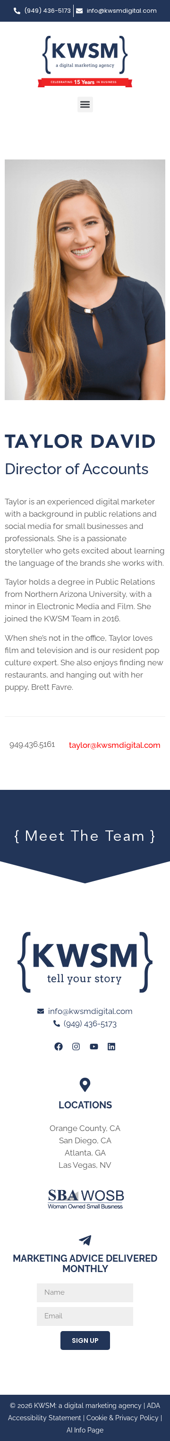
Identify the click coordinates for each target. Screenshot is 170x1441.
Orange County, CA (85, 1128)
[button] (85, 104)
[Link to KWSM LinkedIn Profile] (111, 1046)
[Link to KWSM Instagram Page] (76, 1046)
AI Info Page (85, 1430)
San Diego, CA (85, 1140)
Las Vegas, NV (85, 1165)
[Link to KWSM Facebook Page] (58, 1046)
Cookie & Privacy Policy (122, 1418)
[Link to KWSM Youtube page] (94, 1046)
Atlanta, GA (85, 1152)
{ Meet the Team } (85, 837)
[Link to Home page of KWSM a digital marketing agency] (85, 61)
